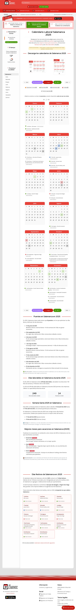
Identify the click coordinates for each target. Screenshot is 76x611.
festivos (32, 41)
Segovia (7, 89)
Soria (7, 92)
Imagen (48, 82)
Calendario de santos (24, 10)
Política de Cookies (63, 603)
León (7, 84)
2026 (67, 82)
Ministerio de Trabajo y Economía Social (64, 592)
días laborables (50, 44)
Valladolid (8, 95)
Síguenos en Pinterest (46, 600)
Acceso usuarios (33, 6)
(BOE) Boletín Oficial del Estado (64, 588)
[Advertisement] (47, 556)
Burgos (7, 82)
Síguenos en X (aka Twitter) (45, 595)
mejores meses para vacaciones (48, 43)
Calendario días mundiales (40, 10)
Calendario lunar (54, 10)
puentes (51, 41)
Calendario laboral (10, 10)
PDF (57, 82)
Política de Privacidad (63, 605)
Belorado (8, 79)
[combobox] (47, 2)
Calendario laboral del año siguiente (45, 543)
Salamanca (8, 74)
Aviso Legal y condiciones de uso (65, 601)
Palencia (8, 87)
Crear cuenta (44, 6)
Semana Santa (39, 44)
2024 (27, 82)
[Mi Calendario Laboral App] (10, 597)
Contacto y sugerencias (45, 587)
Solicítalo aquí (69, 14)
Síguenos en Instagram (46, 598)
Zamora (7, 97)
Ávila (7, 77)
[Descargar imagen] (37, 67)
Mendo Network (10, 593)
